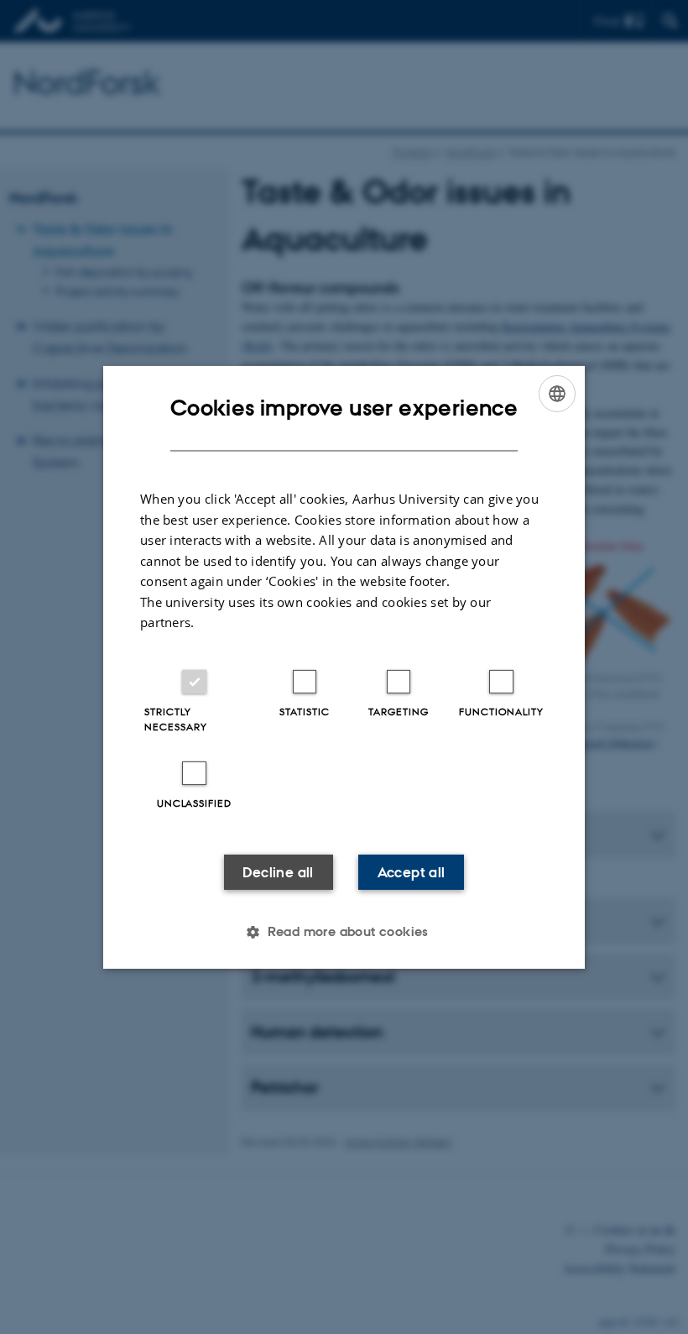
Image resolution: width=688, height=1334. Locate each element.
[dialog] (344, 666)
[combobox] (557, 393)
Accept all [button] (412, 872)
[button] (344, 932)
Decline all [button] (277, 872)
